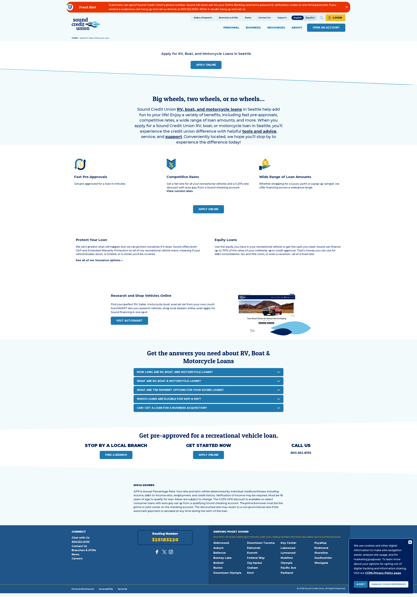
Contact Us (264, 17)
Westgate (321, 562)
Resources (276, 27)
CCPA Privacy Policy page (383, 573)
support (173, 136)
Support (282, 17)
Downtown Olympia (227, 572)
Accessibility (106, 589)
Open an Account (326, 27)
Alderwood (221, 542)
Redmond (321, 547)
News (75, 554)
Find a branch (116, 454)
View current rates (180, 191)
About (297, 27)
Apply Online (208, 209)
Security (122, 589)
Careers (77, 558)
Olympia (286, 562)
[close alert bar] (346, 7)
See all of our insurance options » (99, 260)
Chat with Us (80, 537)
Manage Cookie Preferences (389, 584)
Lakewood (288, 547)
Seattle (75, 38)
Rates (248, 17)
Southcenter (323, 557)
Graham (252, 567)
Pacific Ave (288, 567)
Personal (231, 27)
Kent (250, 572)
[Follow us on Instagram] (171, 553)
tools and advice (259, 131)
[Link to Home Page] (86, 24)
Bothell (218, 562)
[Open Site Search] (321, 17)
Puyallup (320, 542)
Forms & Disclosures (83, 589)
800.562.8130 (301, 453)
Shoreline (321, 552)
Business (253, 27)
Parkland (287, 572)
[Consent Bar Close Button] (410, 542)
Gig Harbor (254, 562)
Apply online (206, 64)
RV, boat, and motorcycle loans (209, 109)
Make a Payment (203, 17)
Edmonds (253, 547)
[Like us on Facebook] (158, 553)
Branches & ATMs (228, 17)
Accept (360, 584)
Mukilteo (287, 557)
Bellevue (219, 552)
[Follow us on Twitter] (164, 553)
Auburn (218, 547)
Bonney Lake (222, 557)
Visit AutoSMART (129, 320)
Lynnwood (288, 552)
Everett (252, 552)
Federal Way (256, 557)
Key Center (288, 542)
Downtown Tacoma (261, 542)
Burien (218, 567)
